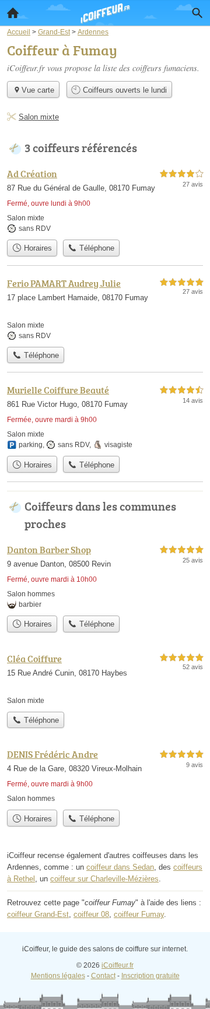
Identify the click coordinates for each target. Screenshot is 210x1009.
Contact (103, 976)
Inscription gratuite (150, 976)
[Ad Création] (105, 200)
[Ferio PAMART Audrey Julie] (105, 308)
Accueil (13, 13)
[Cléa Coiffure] (105, 679)
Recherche (197, 13)
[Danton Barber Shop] (105, 576)
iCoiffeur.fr (118, 965)
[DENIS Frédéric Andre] (105, 775)
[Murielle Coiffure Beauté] (105, 416)
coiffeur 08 (91, 914)
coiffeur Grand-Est (38, 914)
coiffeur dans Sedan (120, 867)
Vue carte (38, 90)
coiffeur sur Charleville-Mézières (104, 878)
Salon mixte (39, 116)
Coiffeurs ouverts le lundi (123, 90)
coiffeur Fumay (139, 914)
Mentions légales (58, 976)
